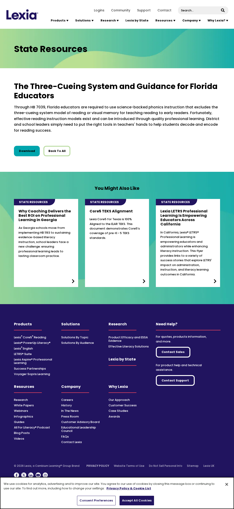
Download (29, 151)
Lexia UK (208, 466)
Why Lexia (118, 386)
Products (23, 324)
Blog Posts (22, 433)
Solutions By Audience (77, 343)
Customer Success (123, 405)
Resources (24, 386)
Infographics (23, 416)
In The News (70, 411)
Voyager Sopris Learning (32, 374)
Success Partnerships (30, 369)
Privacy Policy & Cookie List (128, 488)
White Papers (24, 405)
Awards (114, 416)
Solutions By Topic (74, 337)
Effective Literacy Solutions (129, 346)
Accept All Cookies (137, 500)
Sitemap (193, 466)
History (66, 405)
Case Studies (118, 411)
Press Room (70, 416)
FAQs (65, 437)
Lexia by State (137, 20)
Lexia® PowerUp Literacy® (32, 343)
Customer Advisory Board (80, 422)
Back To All (57, 151)
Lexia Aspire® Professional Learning (33, 361)
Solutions (70, 324)
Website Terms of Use (129, 466)
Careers (67, 400)
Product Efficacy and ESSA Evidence (128, 339)
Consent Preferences (96, 500)
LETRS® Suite (23, 354)
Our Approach (119, 400)
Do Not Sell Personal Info (165, 466)
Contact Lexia (71, 442)
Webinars (21, 411)
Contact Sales (173, 352)
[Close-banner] (227, 484)
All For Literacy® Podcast (32, 427)
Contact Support (175, 380)
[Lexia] (22, 14)
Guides (19, 422)
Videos (19, 439)
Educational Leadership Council (78, 429)
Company (71, 386)
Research (118, 324)
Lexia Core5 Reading (30, 337)
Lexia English (23, 348)
